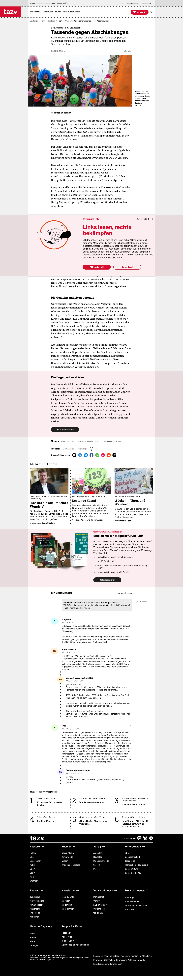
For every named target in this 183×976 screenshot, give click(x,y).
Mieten (65, 861)
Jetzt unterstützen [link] (65, 429)
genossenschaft (132, 857)
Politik (33, 853)
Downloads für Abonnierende (75, 945)
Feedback (66, 933)
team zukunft (68, 897)
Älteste (129, 593)
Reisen (33, 933)
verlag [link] (32, 3)
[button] (152, 12)
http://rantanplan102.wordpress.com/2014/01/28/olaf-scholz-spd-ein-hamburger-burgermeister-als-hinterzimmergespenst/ (96, 760)
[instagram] (151, 839)
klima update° (36, 905)
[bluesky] (145, 839)
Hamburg (51, 21)
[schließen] (150, 219)
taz (37, 838)
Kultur (32, 865)
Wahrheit (34, 881)
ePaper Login (68, 941)
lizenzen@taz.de (48, 959)
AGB (130, 960)
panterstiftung (131, 869)
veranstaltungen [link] (43, 3)
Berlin (32, 873)
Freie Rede (35, 913)
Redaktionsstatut (112, 956)
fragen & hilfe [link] (62, 3)
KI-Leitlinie (147, 956)
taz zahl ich (130, 861)
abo (127, 853)
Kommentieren (68, 449)
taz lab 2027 (99, 913)
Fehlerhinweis (82, 449)
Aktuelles (97, 853)
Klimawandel (67, 857)
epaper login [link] (146, 3)
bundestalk (35, 897)
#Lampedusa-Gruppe (104, 441)
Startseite (34, 21)
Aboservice (67, 937)
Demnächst (98, 897)
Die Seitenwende (101, 861)
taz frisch (66, 901)
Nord (43, 21)
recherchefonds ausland (136, 865)
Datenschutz (110, 960)
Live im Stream (100, 905)
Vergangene (99, 909)
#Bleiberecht (120, 441)
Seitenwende (139, 960)
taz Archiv (129, 909)
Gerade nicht (142, 219)
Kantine (33, 937)
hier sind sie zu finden (80, 608)
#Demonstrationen (86, 441)
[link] (36, 12)
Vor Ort (96, 901)
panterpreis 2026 (133, 873)
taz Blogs (129, 897)
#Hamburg (65, 441)
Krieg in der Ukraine (71, 865)
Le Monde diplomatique (136, 905)
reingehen (34, 917)
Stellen (96, 865)
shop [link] (53, 3)
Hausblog (97, 857)
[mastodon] (139, 839)
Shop (32, 941)
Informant (98, 960)
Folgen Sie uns (130, 838)
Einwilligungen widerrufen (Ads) (107, 964)
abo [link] (123, 3)
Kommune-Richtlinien (131, 956)
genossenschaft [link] (133, 3)
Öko (32, 857)
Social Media (68, 853)
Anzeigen (34, 945)
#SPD (74, 441)
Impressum (121, 960)
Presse (96, 869)
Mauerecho (35, 909)
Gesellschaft (35, 861)
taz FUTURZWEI (132, 901)
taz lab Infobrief (69, 909)
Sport (32, 869)
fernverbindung (37, 901)
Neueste (121, 593)
